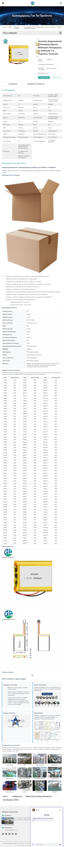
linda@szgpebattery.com (11, 830)
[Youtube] (9, 834)
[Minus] (60, 810)
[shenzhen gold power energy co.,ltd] (33, 3)
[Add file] (33, 844)
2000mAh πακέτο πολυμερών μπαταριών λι (39, 796)
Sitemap (16, 843)
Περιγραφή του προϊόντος (36, 84)
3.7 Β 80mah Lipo (17, 796)
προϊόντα (10, 27)
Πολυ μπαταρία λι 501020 (10, 800)
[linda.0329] (16, 834)
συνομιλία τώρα (44, 77)
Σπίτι (5, 27)
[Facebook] (6, 834)
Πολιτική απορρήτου (8, 843)
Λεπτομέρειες (12, 84)
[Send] (60, 844)
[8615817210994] (13, 834)
